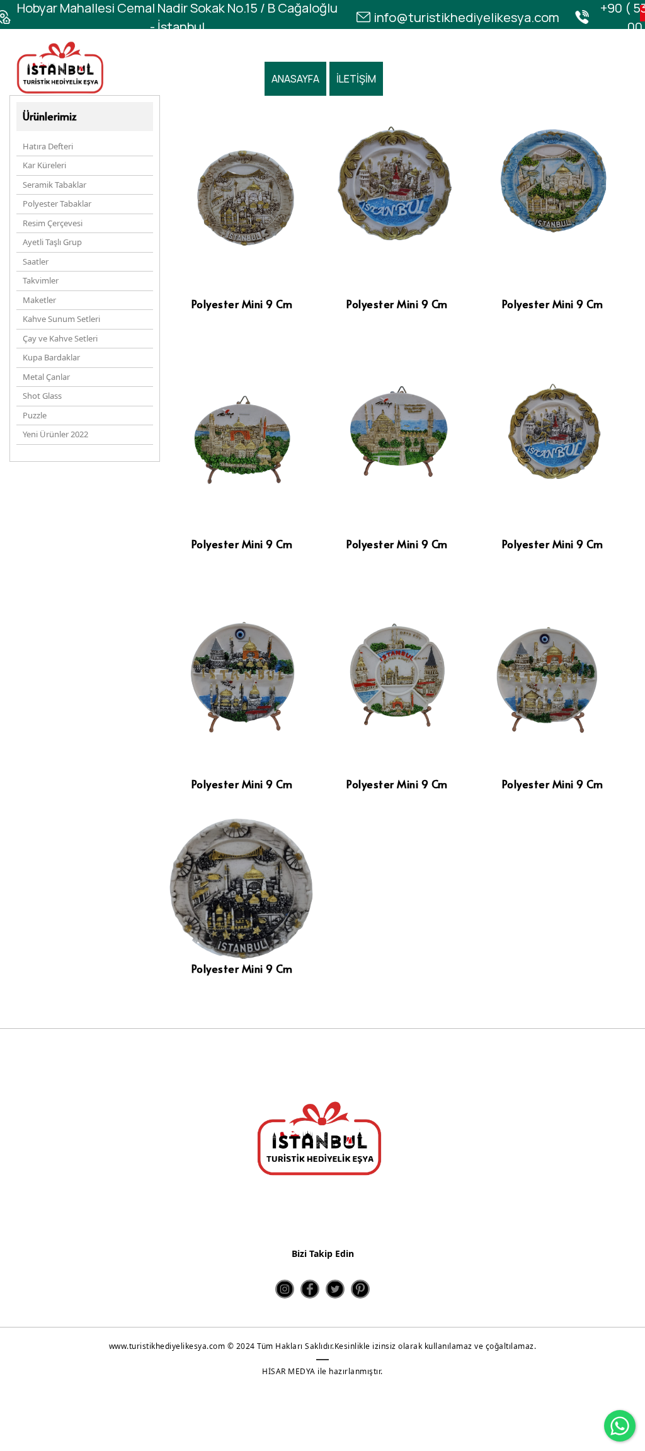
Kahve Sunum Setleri (61, 318)
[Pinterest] (360, 1289)
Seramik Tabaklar (54, 184)
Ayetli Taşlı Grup (52, 242)
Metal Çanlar (46, 376)
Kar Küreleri (44, 165)
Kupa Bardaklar (51, 357)
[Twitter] (335, 1289)
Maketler (39, 300)
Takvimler (41, 280)
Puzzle (35, 415)
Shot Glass (42, 395)
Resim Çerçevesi (53, 223)
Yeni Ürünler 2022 (55, 434)
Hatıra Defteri (48, 146)
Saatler (36, 261)
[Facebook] (309, 1289)
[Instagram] (284, 1289)
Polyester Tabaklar (57, 203)
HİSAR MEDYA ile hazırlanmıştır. (322, 1371)
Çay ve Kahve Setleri (60, 338)
